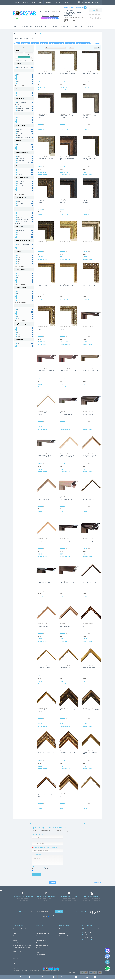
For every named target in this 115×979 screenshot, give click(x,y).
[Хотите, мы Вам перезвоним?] (107, 962)
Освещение (90, 26)
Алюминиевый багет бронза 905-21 (91, 370)
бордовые (44, 43)
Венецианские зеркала (41, 935)
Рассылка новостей (63, 935)
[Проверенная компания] (6, 890)
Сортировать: (41, 48)
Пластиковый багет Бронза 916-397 (68, 752)
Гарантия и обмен (17, 938)
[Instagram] (90, 15)
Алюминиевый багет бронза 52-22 (90, 328)
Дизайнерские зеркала (51, 26)
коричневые (70, 43)
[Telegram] (96, 15)
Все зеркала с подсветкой (42, 945)
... (95, 26)
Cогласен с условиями (39, 871)
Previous (15, 43)
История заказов (63, 931)
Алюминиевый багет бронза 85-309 (46, 370)
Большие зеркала (40, 928)
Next (91, 43)
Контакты (65, 2)
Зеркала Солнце (40, 938)
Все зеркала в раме (40, 942)
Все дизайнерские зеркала (42, 933)
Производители (17, 960)
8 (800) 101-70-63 (70, 14)
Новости (57, 2)
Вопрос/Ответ (16, 956)
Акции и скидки (39, 957)
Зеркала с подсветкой (26, 26)
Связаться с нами (17, 951)
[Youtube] (99, 15)
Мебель (82, 26)
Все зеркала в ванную (41, 940)
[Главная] (14, 33)
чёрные (87, 43)
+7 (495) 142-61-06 (70, 10)
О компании (17, 2)
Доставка (25, 2)
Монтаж (40, 2)
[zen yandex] (95, 18)
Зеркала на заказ (40, 947)
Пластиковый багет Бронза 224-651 (68, 709)
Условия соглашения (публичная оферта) (22, 945)
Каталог (16, 26)
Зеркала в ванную (64, 26)
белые (79, 43)
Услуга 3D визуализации (49, 18)
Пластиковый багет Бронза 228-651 (91, 709)
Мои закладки (62, 933)
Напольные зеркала (40, 931)
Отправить (37, 874)
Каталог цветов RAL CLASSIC (19, 928)
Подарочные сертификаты (19, 963)
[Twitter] (92, 18)
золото (61, 43)
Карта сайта (16, 958)
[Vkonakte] (93, 15)
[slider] (16, 57)
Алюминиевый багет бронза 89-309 (68, 370)
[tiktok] (98, 18)
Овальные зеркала (40, 954)
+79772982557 (78, 12)
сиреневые (25, 43)
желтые (53, 882)
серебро (53, 43)
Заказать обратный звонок (50, 16)
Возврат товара (16, 953)
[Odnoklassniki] (90, 18)
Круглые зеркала (40, 950)
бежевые (34, 43)
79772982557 (69, 12)
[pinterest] (100, 18)
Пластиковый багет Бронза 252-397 (46, 752)
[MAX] (107, 950)
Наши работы (48, 2)
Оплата (33, 2)
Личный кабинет (63, 928)
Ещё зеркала (75, 26)
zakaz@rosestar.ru (70, 15)
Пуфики (38, 952)
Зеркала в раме (39, 26)
